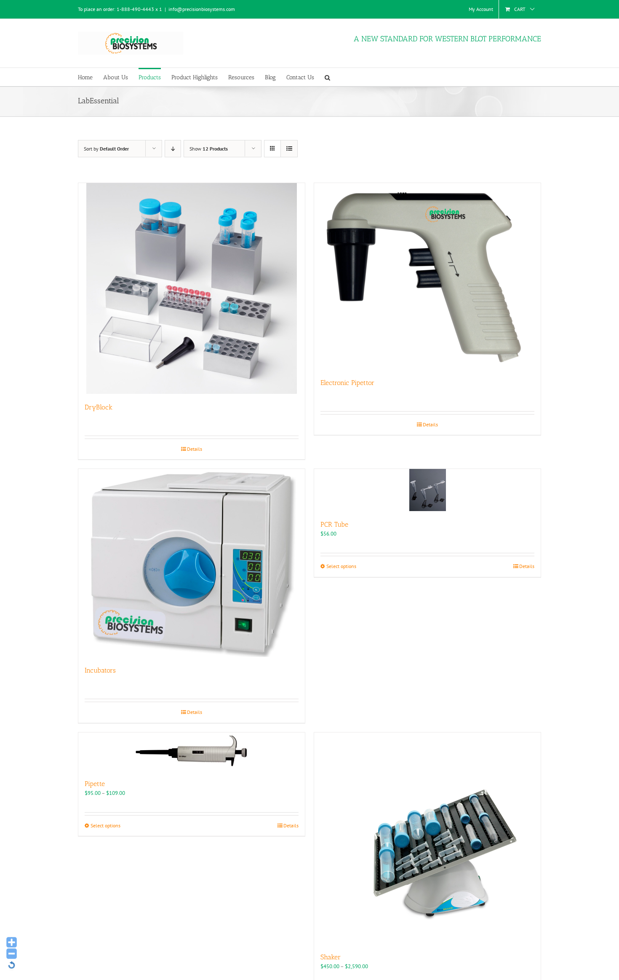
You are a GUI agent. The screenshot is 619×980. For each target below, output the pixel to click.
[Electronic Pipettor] (427, 276)
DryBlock (98, 407)
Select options (341, 566)
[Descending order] (173, 148)
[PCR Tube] (427, 490)
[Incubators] (191, 563)
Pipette (95, 784)
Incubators (100, 670)
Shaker (330, 957)
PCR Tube (334, 524)
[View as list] (289, 148)
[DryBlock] (191, 288)
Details (194, 449)
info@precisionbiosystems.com (201, 9)
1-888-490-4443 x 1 (139, 9)
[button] (327, 77)
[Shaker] (427, 838)
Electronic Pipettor (347, 383)
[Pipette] (191, 751)
